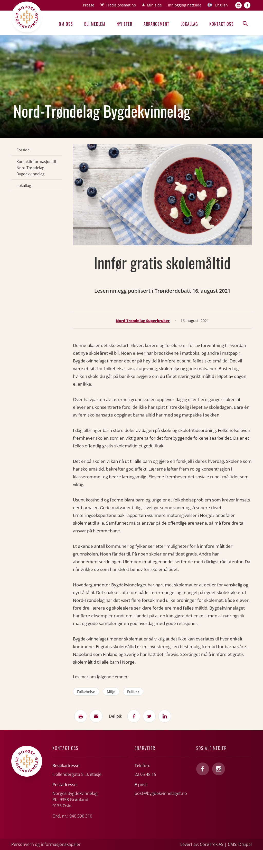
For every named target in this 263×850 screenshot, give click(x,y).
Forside (23, 149)
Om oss (66, 24)
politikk (133, 691)
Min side (154, 5)
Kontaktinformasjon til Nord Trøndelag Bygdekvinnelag (36, 167)
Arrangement (156, 24)
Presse (88, 5)
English (221, 5)
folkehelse (86, 691)
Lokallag (189, 24)
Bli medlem (94, 24)
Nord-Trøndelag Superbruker (143, 320)
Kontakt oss (221, 24)
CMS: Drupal (240, 844)
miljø (111, 691)
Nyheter (124, 24)
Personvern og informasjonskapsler (46, 844)
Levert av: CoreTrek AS (201, 844)
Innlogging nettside (184, 5)
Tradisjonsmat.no (121, 5)
